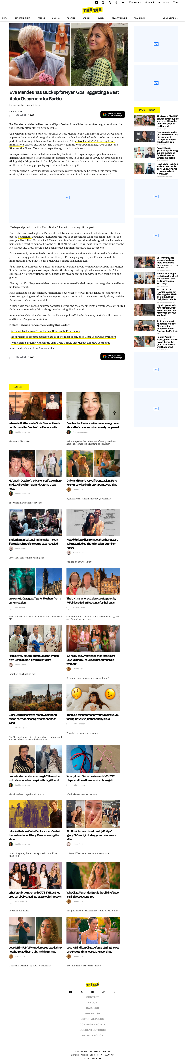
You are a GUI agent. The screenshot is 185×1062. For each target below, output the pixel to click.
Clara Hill (21, 115)
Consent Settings (92, 1030)
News (5, 18)
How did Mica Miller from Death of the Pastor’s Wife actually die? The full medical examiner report (92, 543)
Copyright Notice (92, 1024)
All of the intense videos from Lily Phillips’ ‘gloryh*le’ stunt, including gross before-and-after (91, 835)
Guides (101, 18)
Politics (71, 18)
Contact (149, 2)
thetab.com (87, 1051)
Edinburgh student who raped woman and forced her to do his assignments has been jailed (33, 719)
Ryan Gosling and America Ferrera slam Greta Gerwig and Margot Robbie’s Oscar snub (60, 342)
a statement (25, 236)
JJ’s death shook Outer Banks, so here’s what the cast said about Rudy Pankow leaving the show (34, 835)
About (92, 1002)
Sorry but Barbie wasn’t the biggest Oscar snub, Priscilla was (45, 331)
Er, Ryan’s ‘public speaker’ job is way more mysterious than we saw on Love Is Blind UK (167, 263)
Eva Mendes (16, 124)
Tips (175, 2)
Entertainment (22, 18)
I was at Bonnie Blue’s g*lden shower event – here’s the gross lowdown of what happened (167, 342)
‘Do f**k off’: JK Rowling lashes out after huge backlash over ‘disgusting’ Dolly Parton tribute (167, 294)
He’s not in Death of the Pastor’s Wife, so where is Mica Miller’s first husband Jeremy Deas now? (35, 484)
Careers (92, 1008)
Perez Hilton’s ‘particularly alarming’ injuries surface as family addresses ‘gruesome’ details (167, 153)
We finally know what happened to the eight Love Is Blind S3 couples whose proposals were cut (90, 659)
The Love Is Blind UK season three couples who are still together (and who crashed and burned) (167, 121)
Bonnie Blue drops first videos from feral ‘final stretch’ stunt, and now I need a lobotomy (167, 278)
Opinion (86, 18)
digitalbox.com (94, 1058)
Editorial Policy (92, 1019)
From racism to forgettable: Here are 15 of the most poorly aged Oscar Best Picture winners (63, 336)
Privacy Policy (92, 1035)
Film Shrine (140, 18)
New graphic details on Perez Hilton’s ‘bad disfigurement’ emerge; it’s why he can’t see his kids (167, 137)
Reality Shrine (119, 18)
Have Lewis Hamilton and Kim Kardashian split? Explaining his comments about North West (167, 169)
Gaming (56, 18)
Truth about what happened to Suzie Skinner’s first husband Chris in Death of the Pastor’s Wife (167, 327)
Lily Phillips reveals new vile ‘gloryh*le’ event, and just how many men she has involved (166, 310)
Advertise (163, 2)
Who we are (135, 2)
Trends (41, 18)
